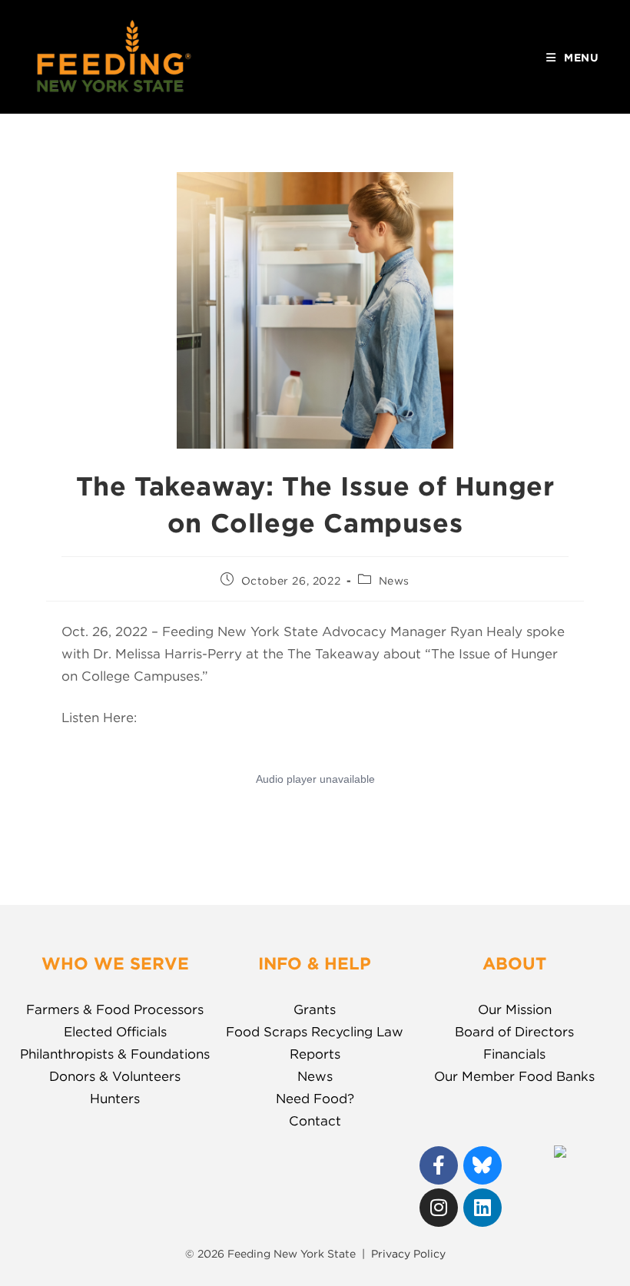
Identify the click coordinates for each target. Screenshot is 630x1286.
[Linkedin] (482, 1207)
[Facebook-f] (438, 1165)
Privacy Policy (408, 1254)
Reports (315, 1054)
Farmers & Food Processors (115, 1009)
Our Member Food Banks (514, 1076)
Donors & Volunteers (115, 1076)
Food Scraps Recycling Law (314, 1031)
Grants (314, 1009)
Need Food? (315, 1098)
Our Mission (515, 1009)
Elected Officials (115, 1031)
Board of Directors (514, 1031)
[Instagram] (438, 1207)
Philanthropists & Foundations (115, 1054)
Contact (315, 1121)
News (394, 581)
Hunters (115, 1098)
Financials (514, 1054)
